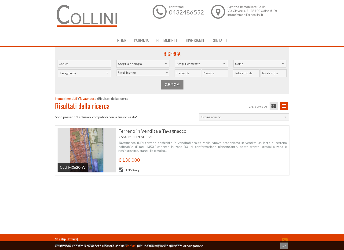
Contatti (219, 40)
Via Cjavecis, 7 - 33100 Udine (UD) (252, 11)
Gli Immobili (166, 40)
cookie (131, 246)
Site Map (60, 238)
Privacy (72, 238)
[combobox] (142, 64)
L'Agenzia (141, 40)
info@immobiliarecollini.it (245, 15)
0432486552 (186, 12)
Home (121, 40)
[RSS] (285, 241)
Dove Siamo (194, 40)
